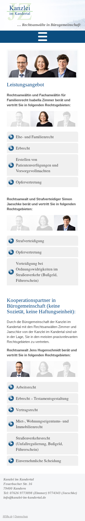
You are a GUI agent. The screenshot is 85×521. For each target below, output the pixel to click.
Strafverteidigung (30, 240)
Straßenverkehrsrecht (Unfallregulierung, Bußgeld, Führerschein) (39, 443)
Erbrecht (23, 148)
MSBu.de (7, 516)
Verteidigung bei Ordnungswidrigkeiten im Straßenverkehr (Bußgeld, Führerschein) (37, 272)
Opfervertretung (29, 182)
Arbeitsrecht (26, 387)
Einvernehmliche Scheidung (38, 460)
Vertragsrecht (27, 409)
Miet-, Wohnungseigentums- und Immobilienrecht (42, 423)
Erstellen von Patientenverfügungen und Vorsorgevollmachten (37, 165)
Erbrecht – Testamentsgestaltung (42, 398)
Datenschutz (21, 516)
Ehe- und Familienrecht (35, 136)
